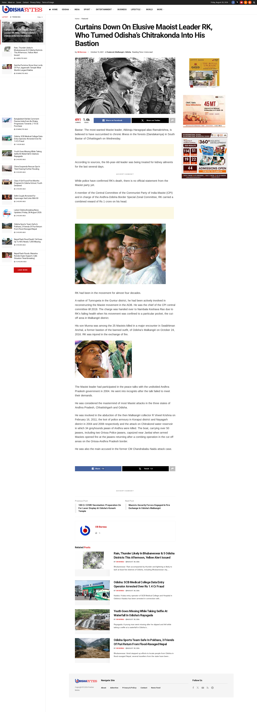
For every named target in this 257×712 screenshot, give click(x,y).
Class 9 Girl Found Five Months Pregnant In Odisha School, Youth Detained (28, 183)
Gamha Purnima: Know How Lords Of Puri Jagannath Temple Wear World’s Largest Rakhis (28, 67)
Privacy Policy (35, 2)
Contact (26, 2)
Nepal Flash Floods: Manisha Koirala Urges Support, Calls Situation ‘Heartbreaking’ (26, 255)
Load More (22, 270)
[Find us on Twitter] (237, 2)
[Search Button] (254, 2)
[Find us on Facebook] (233, 2)
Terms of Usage (48, 2)
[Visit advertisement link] (204, 73)
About (103, 688)
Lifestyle (135, 9)
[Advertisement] (23, 96)
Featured (85, 19)
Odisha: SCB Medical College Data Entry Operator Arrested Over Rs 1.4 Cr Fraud (28, 138)
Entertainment (104, 9)
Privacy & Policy (129, 688)
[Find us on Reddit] (250, 2)
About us (11, 2)
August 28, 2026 (133, 562)
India (77, 9)
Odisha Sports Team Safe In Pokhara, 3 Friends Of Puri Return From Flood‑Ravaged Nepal (28, 226)
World (149, 9)
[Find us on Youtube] (241, 2)
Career (18, 2)
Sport (87, 9)
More (159, 9)
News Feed (155, 688)
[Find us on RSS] (245, 2)
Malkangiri (119, 52)
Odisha (65, 9)
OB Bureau (81, 52)
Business (122, 9)
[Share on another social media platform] (172, 120)
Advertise (114, 688)
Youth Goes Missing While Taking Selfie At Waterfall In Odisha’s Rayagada (28, 153)
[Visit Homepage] (22, 9)
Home (4, 2)
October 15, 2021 (97, 52)
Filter (39, 17)
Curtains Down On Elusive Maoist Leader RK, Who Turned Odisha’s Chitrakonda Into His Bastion (20, 32)
